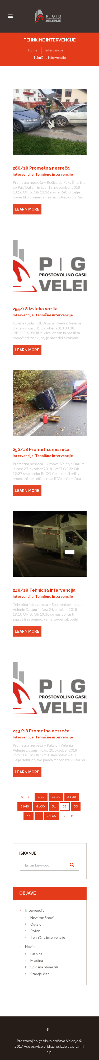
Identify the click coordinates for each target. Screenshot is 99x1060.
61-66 (51, 816)
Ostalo (35, 924)
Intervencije (54, 50)
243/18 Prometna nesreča (41, 730)
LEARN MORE (27, 209)
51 (54, 806)
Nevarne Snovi (42, 917)
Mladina (36, 960)
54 (28, 816)
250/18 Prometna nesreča (41, 449)
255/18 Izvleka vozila (35, 308)
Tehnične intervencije (54, 174)
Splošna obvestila (44, 967)
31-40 (24, 806)
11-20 (56, 797)
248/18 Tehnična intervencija (44, 590)
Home (32, 50)
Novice (30, 946)
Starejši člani (40, 974)
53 (76, 806)
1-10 (41, 797)
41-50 (40, 806)
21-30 (71, 797)
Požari (35, 930)
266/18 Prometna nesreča (41, 168)
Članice (36, 954)
